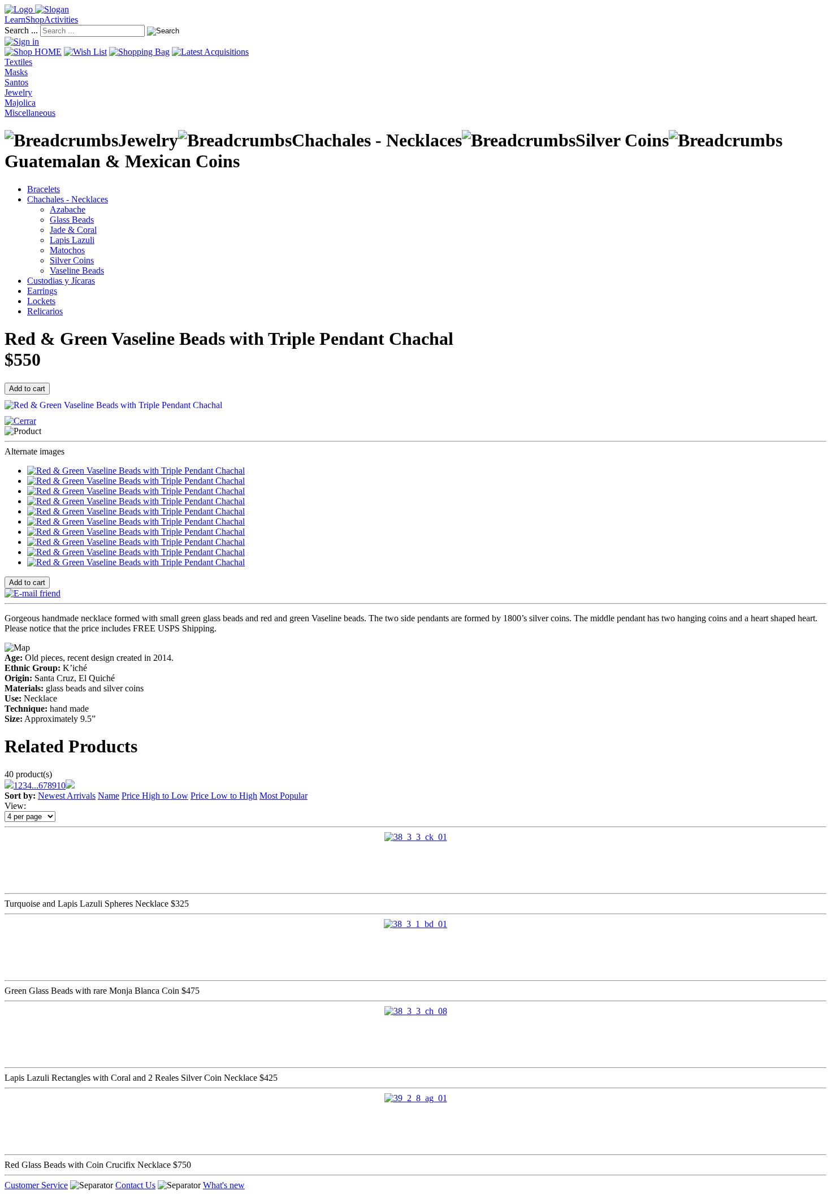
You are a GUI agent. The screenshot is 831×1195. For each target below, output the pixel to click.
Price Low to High (224, 795)
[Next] (70, 785)
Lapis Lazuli (72, 240)
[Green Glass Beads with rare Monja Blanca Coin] (415, 924)
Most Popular (283, 795)
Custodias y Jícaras (61, 280)
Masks (16, 72)
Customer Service (36, 1185)
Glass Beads (72, 219)
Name (108, 795)
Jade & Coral (73, 230)
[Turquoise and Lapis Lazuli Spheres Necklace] (415, 837)
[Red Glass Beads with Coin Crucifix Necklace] (415, 1098)
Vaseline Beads (77, 270)
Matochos (67, 250)
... (35, 785)
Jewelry (18, 92)
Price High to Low (155, 795)
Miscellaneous (30, 113)
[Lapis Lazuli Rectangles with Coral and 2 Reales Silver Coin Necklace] (415, 1011)
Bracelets (43, 189)
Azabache (67, 209)
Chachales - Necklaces (67, 199)
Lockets (41, 301)
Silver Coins (72, 260)
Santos (16, 82)
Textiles (18, 62)
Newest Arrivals (67, 795)
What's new (224, 1185)
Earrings (42, 291)
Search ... (21, 30)
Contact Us (135, 1185)
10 (61, 785)
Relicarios (45, 311)
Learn (15, 19)
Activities (61, 19)
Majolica (20, 102)
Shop (34, 19)
